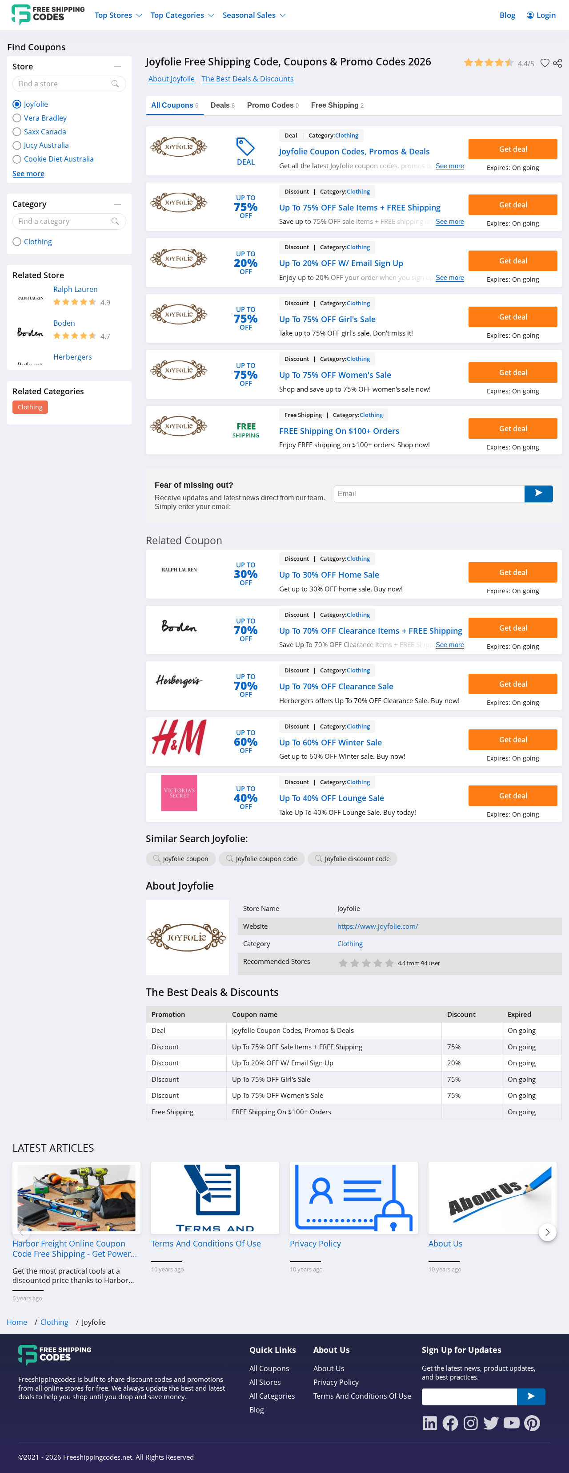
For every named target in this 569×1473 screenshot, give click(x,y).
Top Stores (113, 15)
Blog (507, 15)
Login (546, 15)
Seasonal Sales (249, 15)
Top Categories (177, 15)
